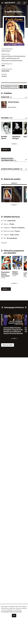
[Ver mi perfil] (24, 3)
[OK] (14, 615)
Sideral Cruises (15, 273)
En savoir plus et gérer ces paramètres (11, 611)
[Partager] (21, 86)
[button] (20, 189)
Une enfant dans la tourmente (5, 274)
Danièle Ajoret (4, 137)
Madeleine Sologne (16, 137)
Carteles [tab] (14, 183)
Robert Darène (5, 51)
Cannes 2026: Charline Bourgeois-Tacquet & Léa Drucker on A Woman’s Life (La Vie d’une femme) (10, 330)
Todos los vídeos (7, 345)
